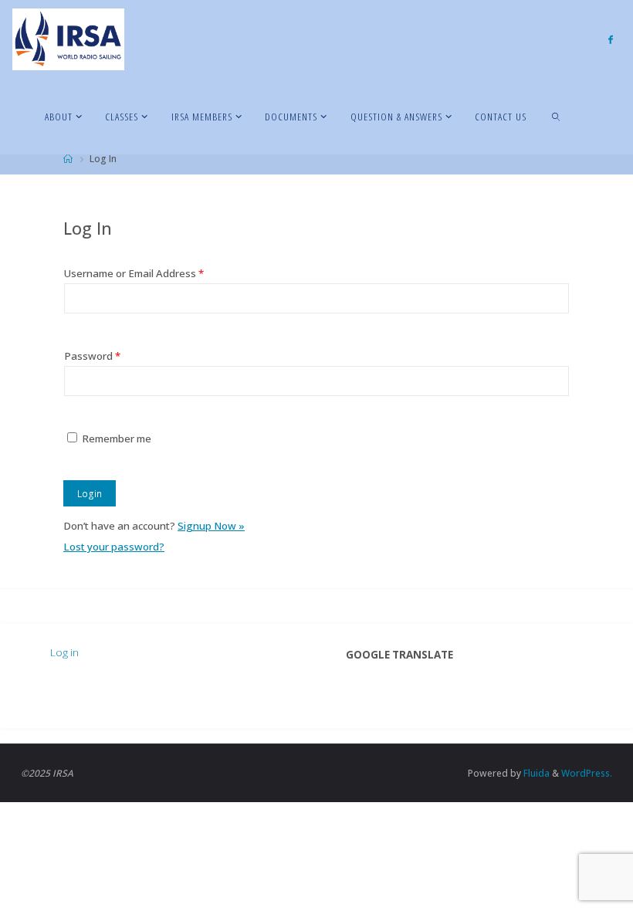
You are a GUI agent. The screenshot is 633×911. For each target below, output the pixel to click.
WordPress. (586, 773)
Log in (64, 652)
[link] (557, 115)
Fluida (535, 773)
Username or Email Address (134, 273)
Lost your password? (113, 547)
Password (92, 356)
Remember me (116, 438)
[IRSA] (68, 39)
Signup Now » (211, 526)
